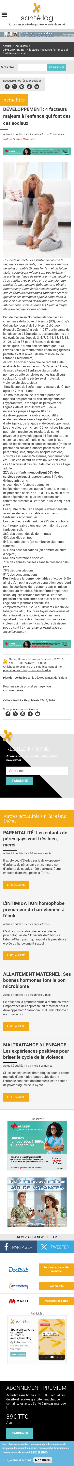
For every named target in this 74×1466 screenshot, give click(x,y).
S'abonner (19, 781)
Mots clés (7, 67)
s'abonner (19, 1433)
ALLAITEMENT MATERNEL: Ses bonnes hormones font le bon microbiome (37, 980)
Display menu (4, 14)
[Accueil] (37, 8)
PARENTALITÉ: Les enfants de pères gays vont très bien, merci (35, 839)
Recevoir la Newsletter (37, 1237)
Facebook (7, 86)
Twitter (14, 86)
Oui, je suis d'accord (17, 1460)
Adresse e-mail (17, 764)
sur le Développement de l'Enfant (47, 677)
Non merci (43, 1460)
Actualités (21, 46)
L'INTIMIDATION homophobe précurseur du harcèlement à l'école (34, 909)
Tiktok (29, 86)
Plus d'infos (39, 1452)
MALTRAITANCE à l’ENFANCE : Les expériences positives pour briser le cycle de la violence (36, 1051)
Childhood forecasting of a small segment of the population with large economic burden (32, 668)
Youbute (36, 86)
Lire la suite (16, 884)
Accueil (7, 46)
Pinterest (21, 86)
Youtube (37, 713)
